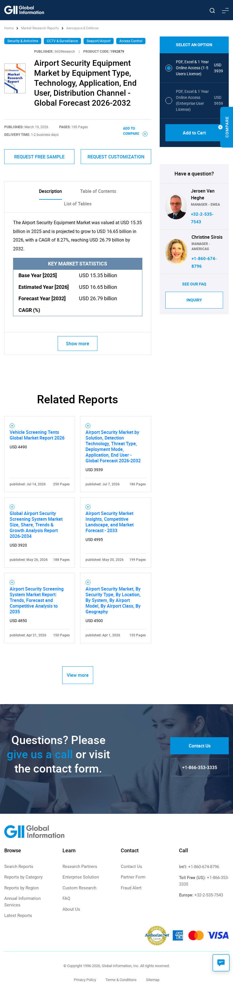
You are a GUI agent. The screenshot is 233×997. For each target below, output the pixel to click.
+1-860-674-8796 (203, 866)
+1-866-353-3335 (199, 767)
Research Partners (80, 866)
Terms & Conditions (121, 980)
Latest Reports (18, 915)
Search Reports (18, 866)
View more (78, 675)
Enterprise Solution (81, 877)
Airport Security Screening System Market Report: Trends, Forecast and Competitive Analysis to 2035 (37, 600)
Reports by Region (21, 887)
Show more (77, 343)
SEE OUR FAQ (194, 284)
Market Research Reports (40, 28)
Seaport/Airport (99, 41)
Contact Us (200, 746)
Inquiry (194, 300)
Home (9, 28)
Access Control (130, 41)
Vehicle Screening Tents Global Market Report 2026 (37, 435)
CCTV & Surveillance (62, 41)
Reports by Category (23, 877)
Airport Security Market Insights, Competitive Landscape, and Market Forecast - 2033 (110, 522)
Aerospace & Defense (82, 28)
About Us (71, 909)
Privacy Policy (85, 980)
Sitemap (152, 980)
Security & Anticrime (22, 41)
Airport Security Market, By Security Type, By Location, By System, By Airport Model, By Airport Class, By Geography (113, 600)
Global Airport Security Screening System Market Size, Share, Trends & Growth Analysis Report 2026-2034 (36, 524)
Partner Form (133, 877)
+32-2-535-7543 (208, 895)
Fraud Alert (131, 887)
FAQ (66, 898)
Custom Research (79, 887)
